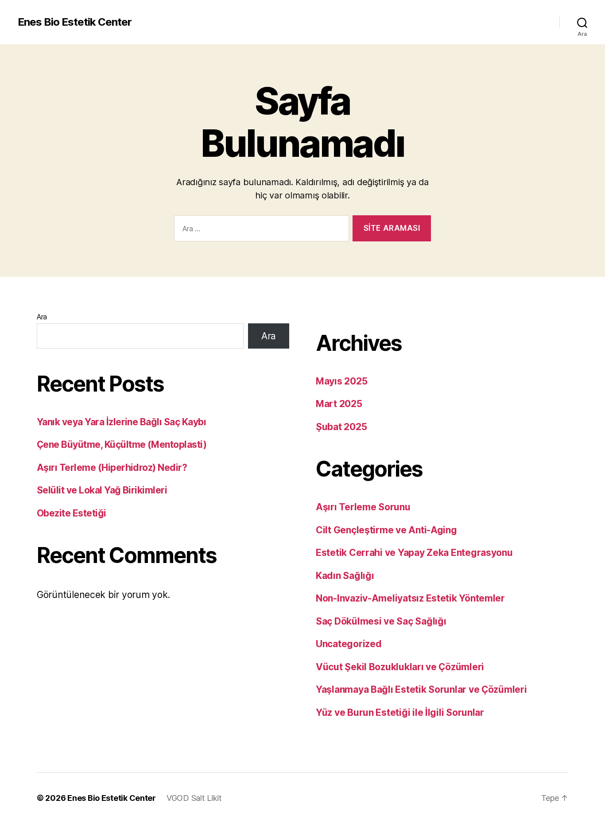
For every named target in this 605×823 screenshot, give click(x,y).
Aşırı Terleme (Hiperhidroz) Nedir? (112, 467)
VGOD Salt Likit (194, 798)
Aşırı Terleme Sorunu (363, 506)
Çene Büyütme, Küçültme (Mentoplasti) (121, 444)
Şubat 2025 (341, 426)
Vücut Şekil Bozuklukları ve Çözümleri (400, 666)
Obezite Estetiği (71, 513)
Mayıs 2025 (341, 381)
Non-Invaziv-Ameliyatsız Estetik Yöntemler (410, 598)
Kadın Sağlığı (345, 575)
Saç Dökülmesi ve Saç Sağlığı (381, 621)
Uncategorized (349, 643)
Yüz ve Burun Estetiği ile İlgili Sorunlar (400, 712)
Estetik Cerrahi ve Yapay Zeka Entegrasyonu (414, 552)
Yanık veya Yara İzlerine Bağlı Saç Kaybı (121, 421)
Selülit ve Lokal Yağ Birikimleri (102, 490)
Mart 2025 (339, 403)
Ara (42, 316)
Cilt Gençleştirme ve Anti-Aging (386, 530)
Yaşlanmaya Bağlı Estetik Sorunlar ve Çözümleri (421, 689)
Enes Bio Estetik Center (75, 22)
